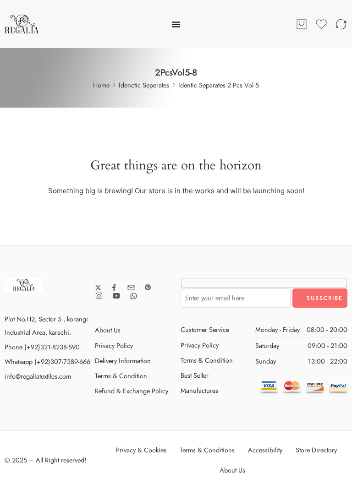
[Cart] (301, 24)
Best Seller (195, 375)
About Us (108, 330)
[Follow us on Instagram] (99, 296)
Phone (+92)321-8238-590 (42, 347)
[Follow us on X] (98, 287)
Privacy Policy (114, 345)
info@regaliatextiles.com (38, 376)
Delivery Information (123, 360)
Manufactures (199, 390)
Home (101, 85)
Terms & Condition (121, 375)
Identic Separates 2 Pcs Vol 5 (218, 85)
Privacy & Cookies (141, 450)
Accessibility (265, 450)
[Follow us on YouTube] (116, 296)
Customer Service (205, 329)
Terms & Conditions (207, 450)
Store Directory (316, 450)
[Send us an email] (131, 287)
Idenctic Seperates (144, 85)
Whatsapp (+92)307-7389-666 (47, 361)
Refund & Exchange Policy (131, 391)
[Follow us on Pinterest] (148, 287)
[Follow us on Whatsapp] (134, 296)
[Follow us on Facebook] (114, 287)
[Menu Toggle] (176, 24)
